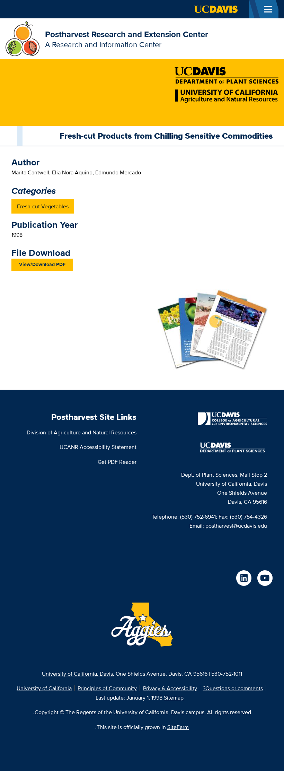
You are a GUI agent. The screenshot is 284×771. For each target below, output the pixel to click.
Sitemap (174, 697)
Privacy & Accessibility (170, 688)
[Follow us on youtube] (265, 578)
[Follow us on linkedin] (244, 578)
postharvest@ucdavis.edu (236, 525)
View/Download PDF (42, 264)
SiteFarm (178, 727)
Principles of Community (107, 688)
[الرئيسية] (22, 38)
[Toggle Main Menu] (267, 9)
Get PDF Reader (117, 462)
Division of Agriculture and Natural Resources (81, 432)
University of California (44, 688)
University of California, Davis (77, 673)
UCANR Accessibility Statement (98, 447)
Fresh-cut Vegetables (43, 206)
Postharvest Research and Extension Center (126, 34)
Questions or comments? (233, 688)
